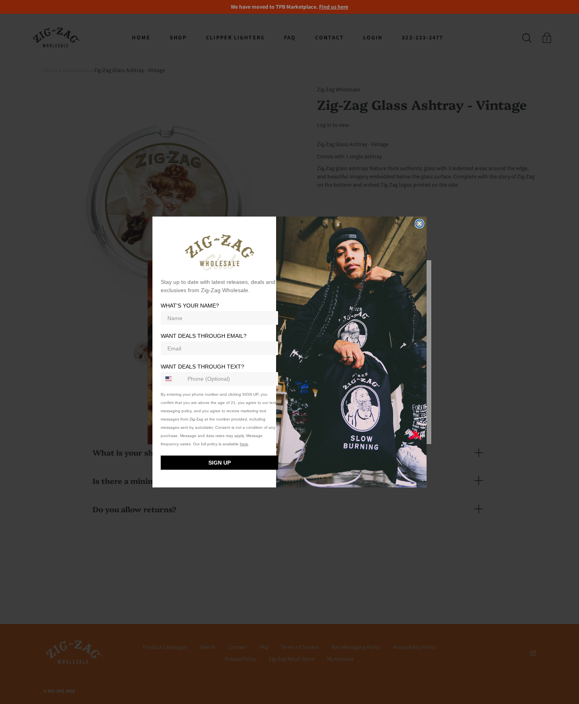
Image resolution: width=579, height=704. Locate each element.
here (244, 444)
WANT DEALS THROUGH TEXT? (202, 366)
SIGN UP (219, 462)
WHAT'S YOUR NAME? (190, 306)
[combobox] (172, 378)
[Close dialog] (419, 224)
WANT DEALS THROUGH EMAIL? (204, 336)
